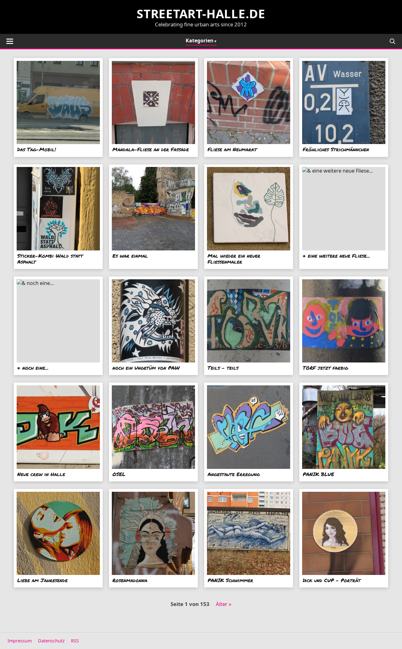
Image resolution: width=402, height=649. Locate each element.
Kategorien (200, 40)
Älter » (223, 604)
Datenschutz (51, 641)
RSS (75, 641)
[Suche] (392, 41)
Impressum (20, 641)
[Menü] (9, 41)
